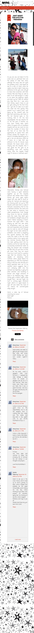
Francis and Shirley (18, 330)
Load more (18, 539)
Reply (14, 361)
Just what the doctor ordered (17, 18)
